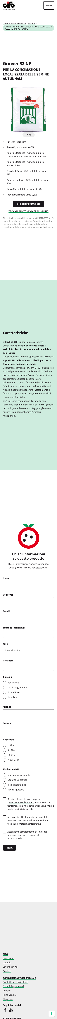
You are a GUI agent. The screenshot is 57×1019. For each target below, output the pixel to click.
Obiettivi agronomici (13, 986)
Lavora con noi (10, 967)
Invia (9, 847)
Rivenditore (13, 692)
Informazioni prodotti (18, 775)
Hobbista (12, 697)
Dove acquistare (15, 789)
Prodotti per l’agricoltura (15, 982)
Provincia (8, 660)
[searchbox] (5, 729)
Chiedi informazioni (28, 204)
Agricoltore (13, 682)
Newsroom (8, 958)
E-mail (6, 611)
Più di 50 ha (13, 760)
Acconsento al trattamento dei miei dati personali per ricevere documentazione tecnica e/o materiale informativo (27, 820)
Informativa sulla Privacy (21, 802)
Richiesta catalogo (16, 784)
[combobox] (28, 729)
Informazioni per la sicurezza (40, 227)
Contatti (7, 971)
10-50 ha (11, 755)
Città (5, 644)
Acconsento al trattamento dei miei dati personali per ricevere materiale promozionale (27, 835)
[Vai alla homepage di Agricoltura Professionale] (9, 9)
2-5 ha (10, 745)
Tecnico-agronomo (17, 687)
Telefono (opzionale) (14, 627)
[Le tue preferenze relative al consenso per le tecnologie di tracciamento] (52, 1014)
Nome (6, 578)
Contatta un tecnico (17, 780)
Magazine (8, 999)
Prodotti (31, 23)
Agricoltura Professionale (14, 23)
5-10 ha (11, 750)
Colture (7, 723)
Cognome (8, 594)
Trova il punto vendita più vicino (28, 211)
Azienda (7, 707)
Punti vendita (10, 995)
